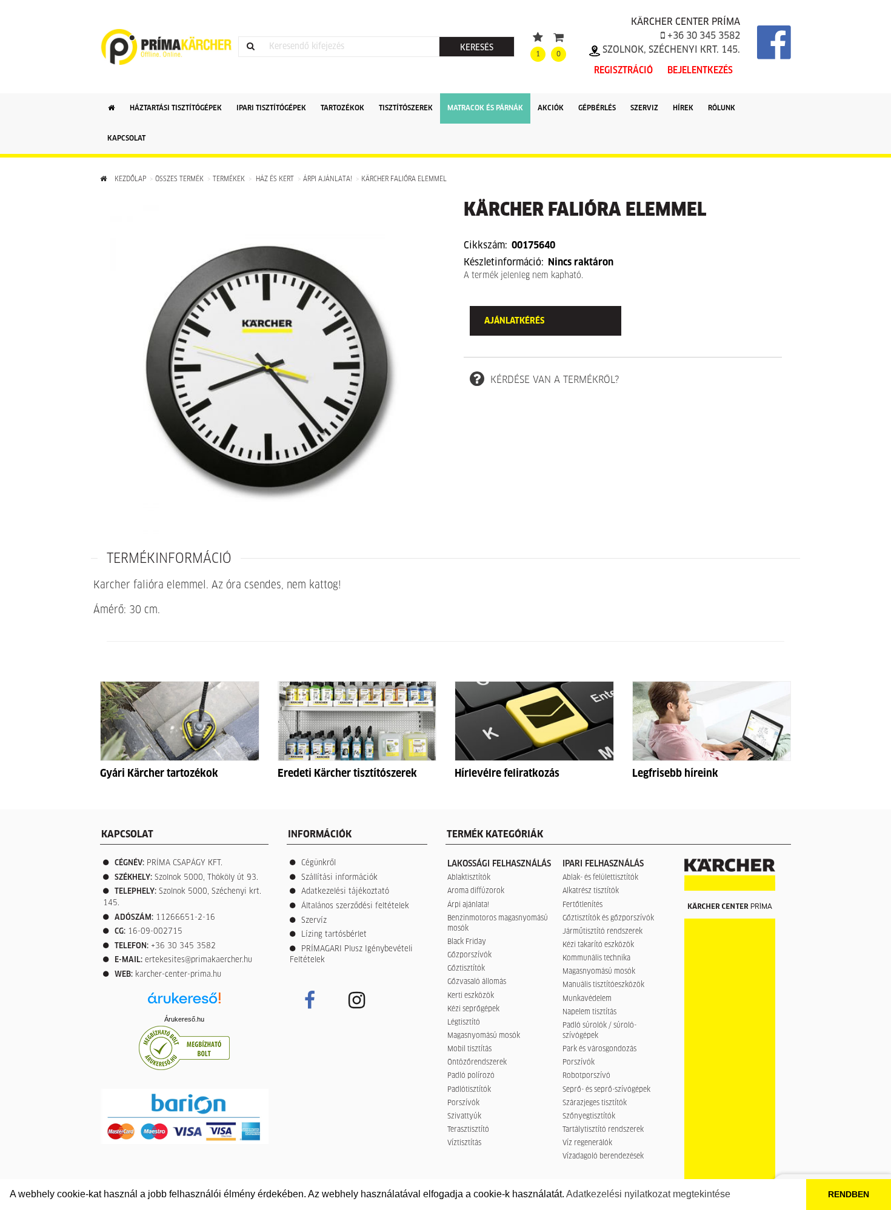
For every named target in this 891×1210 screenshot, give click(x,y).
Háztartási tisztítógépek (176, 108)
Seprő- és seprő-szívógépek (606, 1090)
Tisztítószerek (406, 108)
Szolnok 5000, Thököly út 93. (206, 878)
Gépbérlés (597, 108)
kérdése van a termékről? (554, 380)
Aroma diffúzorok (475, 891)
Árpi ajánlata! (328, 179)
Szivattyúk (464, 1116)
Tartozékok (342, 108)
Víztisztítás (464, 1143)
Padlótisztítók (469, 1090)
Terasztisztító (468, 1130)
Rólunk (721, 108)
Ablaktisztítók (468, 878)
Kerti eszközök (470, 996)
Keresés (476, 48)
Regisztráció (623, 70)
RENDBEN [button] (848, 1194)
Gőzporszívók (469, 955)
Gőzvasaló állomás (476, 982)
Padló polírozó (471, 1076)
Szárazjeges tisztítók (594, 1103)
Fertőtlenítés (582, 905)
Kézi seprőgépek (473, 1009)
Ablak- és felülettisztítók (600, 878)
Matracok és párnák (485, 108)
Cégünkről (318, 863)
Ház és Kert (274, 179)
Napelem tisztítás (589, 1012)
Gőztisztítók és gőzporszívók (608, 918)
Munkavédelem (587, 999)
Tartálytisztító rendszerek (603, 1130)
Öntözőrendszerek (477, 1062)
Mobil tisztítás (469, 1049)
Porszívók (463, 1103)
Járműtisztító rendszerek (602, 932)
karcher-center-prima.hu (178, 975)
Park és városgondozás (599, 1049)
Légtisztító (463, 1022)
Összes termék (179, 179)
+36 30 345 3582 (702, 36)
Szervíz (314, 921)
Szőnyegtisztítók (588, 1116)
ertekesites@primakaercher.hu (198, 960)
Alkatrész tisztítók (590, 891)
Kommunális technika (596, 958)
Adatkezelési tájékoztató (345, 892)
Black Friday (466, 942)
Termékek (229, 179)
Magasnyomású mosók (483, 1036)
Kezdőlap (129, 179)
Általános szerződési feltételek (355, 906)
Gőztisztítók (466, 968)
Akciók (551, 108)
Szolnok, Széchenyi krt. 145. (670, 50)
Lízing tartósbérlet (334, 935)
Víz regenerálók (587, 1143)
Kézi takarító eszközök (598, 945)
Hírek (683, 108)
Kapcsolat (126, 138)
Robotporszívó (586, 1076)
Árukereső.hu (184, 1019)
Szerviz (644, 108)
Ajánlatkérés (514, 321)
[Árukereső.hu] (184, 1002)
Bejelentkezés (700, 70)
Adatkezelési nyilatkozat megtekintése (648, 1194)
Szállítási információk (339, 878)
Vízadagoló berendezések (603, 1156)
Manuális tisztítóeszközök (603, 985)
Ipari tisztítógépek (271, 108)
